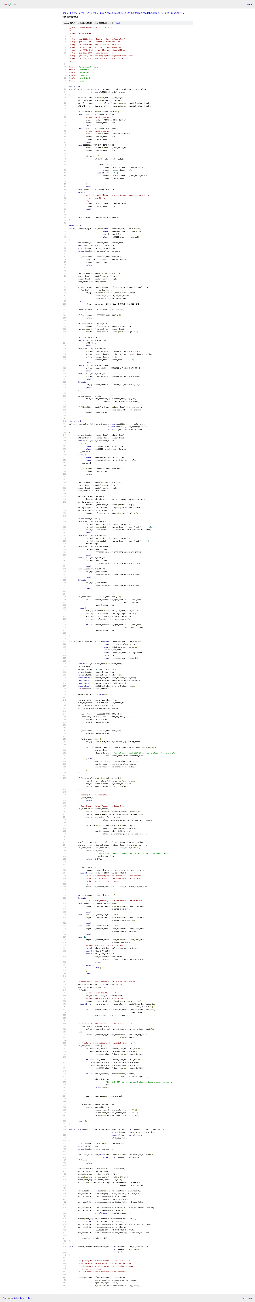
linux (65, 12)
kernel (81, 12)
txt (243, 1298)
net (167, 12)
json (250, 1298)
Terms (30, 1298)
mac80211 (177, 12)
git (88, 12)
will (95, 12)
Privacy (23, 1298)
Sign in (249, 4)
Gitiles (16, 1298)
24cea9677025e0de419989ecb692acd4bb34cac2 (133, 12)
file (117, 23)
